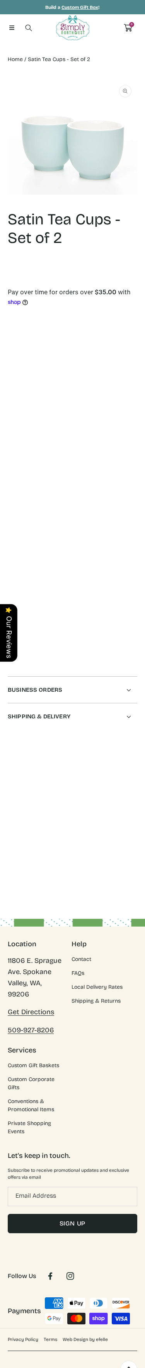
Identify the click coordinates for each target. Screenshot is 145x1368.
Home (15, 59)
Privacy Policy (23, 1339)
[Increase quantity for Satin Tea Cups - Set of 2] (128, 376)
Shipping (17, 285)
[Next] (133, 407)
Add (102, 407)
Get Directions (31, 1012)
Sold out (102, 449)
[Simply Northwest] (72, 28)
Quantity (19, 374)
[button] (11, 27)
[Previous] (12, 407)
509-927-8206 (31, 1030)
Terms (50, 1339)
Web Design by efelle (85, 1339)
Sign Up (73, 1223)
